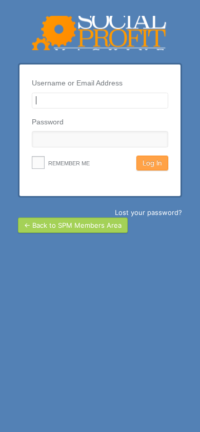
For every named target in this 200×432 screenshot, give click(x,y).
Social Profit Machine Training (100, 33)
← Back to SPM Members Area (73, 225)
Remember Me (68, 163)
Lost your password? (148, 212)
